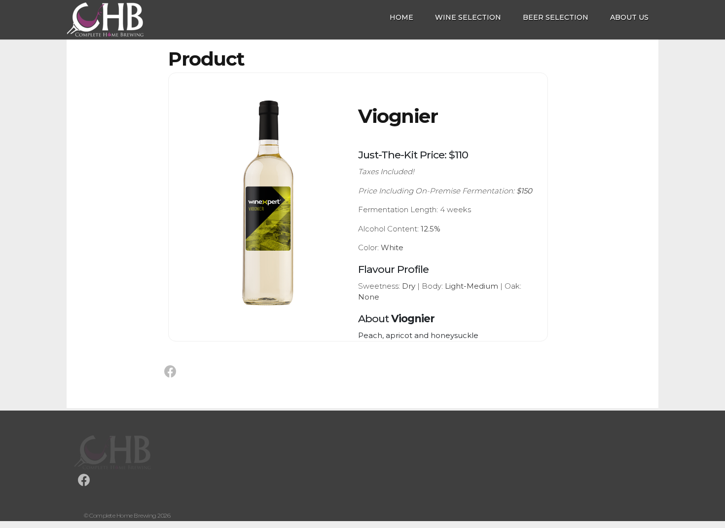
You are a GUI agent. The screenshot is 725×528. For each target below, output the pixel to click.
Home (401, 17)
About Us (629, 17)
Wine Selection (468, 17)
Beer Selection (555, 17)
